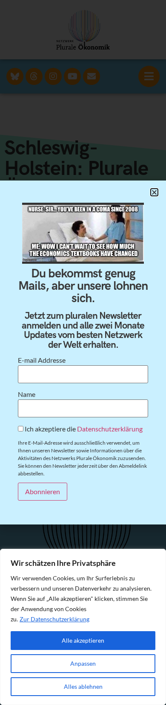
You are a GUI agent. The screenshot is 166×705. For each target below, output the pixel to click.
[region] (83, 627)
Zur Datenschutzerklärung (54, 619)
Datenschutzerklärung (110, 429)
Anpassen (83, 663)
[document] (83, 352)
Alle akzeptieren (83, 640)
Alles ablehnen (83, 686)
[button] (154, 192)
